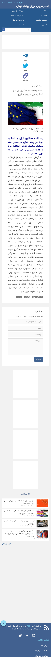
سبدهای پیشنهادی (41, 20)
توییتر (25, 70)
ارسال (38, 359)
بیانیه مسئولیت (41, 651)
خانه (45, 11)
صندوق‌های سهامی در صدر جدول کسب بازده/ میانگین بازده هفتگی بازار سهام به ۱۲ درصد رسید (19, 533)
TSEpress (28, 157)
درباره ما (44, 645)
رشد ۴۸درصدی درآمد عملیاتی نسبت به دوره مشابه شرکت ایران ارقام (19, 512)
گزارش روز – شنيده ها (17, 15)
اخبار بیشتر (7, 543)
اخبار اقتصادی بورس (18, 11)
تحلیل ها (44, 15)
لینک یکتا (25, 80)
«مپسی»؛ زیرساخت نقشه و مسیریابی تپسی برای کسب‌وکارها (19, 502)
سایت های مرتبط (18, 20)
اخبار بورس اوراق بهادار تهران (32, 6)
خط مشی (21, 25)
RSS (28, 626)
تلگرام (25, 60)
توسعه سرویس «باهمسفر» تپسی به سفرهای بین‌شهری (19, 522)
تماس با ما (43, 25)
